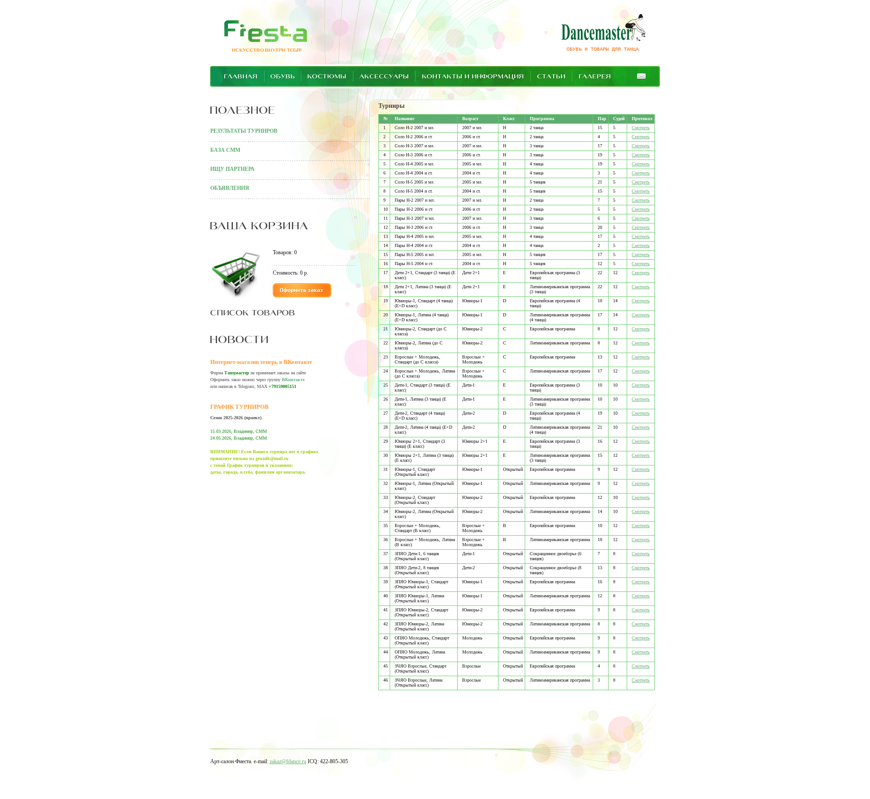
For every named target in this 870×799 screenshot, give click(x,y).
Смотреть (641, 127)
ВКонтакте (293, 379)
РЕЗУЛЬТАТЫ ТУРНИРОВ (243, 131)
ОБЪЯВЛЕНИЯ (229, 188)
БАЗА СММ (225, 150)
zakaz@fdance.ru (288, 761)
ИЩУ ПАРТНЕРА (232, 169)
